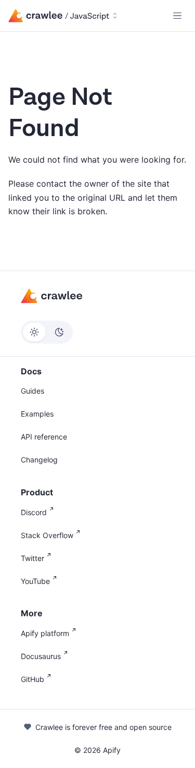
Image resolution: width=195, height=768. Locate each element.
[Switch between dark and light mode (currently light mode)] (47, 332)
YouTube (35, 581)
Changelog (39, 459)
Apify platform (45, 633)
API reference (44, 436)
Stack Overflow (47, 535)
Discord (34, 512)
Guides (32, 390)
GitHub (32, 679)
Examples (37, 413)
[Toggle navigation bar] (177, 15)
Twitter (32, 558)
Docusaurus (41, 656)
